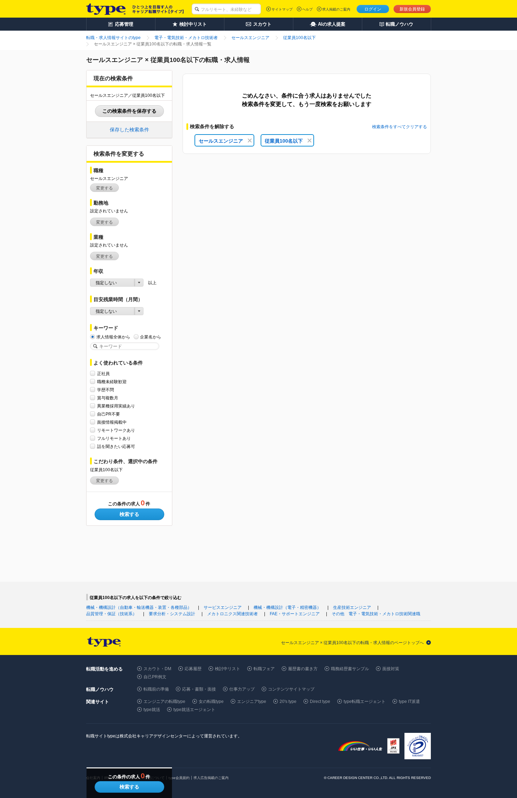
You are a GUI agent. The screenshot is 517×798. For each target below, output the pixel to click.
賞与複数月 (107, 397)
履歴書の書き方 (303, 668)
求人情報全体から (113, 337)
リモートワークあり (116, 430)
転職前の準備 (156, 689)
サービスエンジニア (223, 607)
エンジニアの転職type (164, 701)
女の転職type (211, 701)
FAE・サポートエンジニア (295, 613)
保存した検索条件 (129, 129)
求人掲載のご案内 (336, 9)
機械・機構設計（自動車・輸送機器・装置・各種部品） (139, 607)
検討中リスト (227, 668)
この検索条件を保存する (129, 111)
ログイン (372, 9)
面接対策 (390, 668)
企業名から (150, 337)
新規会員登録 (412, 9)
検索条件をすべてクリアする (399, 126)
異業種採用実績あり (116, 406)
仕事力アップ (242, 689)
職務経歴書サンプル (350, 668)
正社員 (103, 373)
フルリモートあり (114, 438)
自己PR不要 (108, 414)
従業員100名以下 (284, 141)
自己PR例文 (154, 676)
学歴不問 (105, 389)
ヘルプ (307, 9)
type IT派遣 (409, 701)
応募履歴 (193, 668)
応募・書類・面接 (199, 689)
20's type (288, 701)
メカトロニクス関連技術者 (232, 613)
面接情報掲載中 (112, 422)
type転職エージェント (364, 701)
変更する (104, 188)
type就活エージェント (194, 709)
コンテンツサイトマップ (291, 689)
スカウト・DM (157, 668)
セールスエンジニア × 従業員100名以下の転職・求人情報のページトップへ (352, 642)
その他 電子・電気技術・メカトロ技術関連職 (376, 613)
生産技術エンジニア (352, 607)
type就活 (151, 709)
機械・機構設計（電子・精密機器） (287, 607)
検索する (129, 514)
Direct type (320, 701)
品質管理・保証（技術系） (111, 613)
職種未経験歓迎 (112, 381)
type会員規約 (179, 778)
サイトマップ (282, 9)
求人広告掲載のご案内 (211, 778)
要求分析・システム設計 (172, 613)
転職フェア (264, 668)
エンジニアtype (251, 701)
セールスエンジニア (221, 141)
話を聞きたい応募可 (116, 446)
